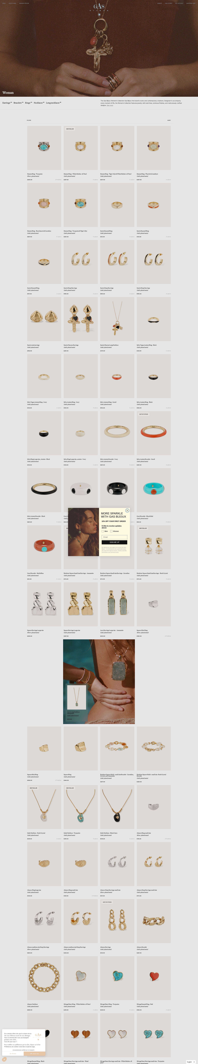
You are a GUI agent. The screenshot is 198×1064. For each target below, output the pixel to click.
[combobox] (191, 1062)
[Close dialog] (127, 510)
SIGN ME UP (114, 542)
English (189, 1062)
